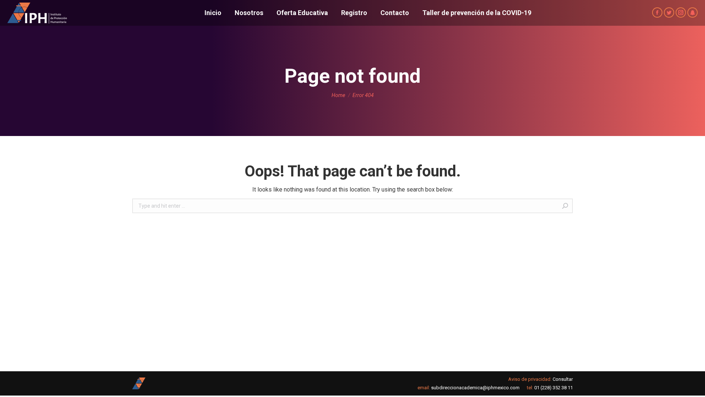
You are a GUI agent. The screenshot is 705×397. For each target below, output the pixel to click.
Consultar (563, 379)
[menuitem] (213, 13)
